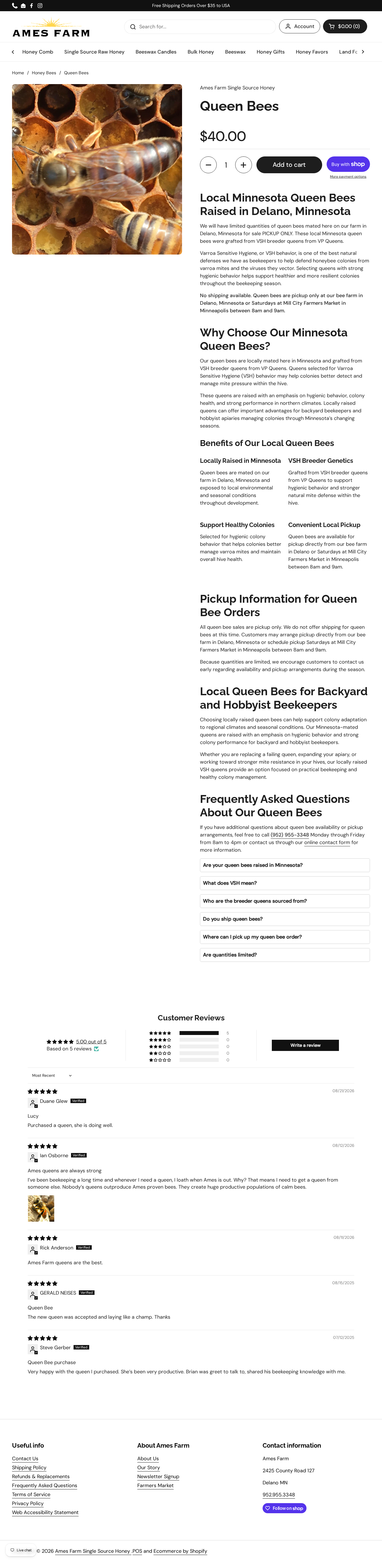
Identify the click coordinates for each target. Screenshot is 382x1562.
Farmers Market (155, 1485)
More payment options (348, 176)
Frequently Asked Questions (44, 1485)
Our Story (148, 1467)
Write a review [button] (305, 1045)
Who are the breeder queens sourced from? (255, 901)
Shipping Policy (29, 1467)
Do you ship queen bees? (233, 919)
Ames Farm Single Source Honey (93, 1551)
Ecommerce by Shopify (180, 1551)
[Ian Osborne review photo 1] (41, 1208)
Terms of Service (31, 1494)
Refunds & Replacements (41, 1476)
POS (137, 1551)
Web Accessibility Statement (45, 1512)
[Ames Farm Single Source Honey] (51, 26)
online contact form (327, 842)
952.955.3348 (279, 1494)
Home (18, 73)
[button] (345, 26)
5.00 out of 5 (91, 1041)
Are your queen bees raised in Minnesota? (253, 865)
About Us (148, 1458)
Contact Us (25, 1458)
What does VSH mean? (230, 883)
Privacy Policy (28, 1503)
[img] (42, 1091)
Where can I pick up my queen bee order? (252, 936)
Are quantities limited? (230, 954)
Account (304, 26)
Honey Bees (44, 73)
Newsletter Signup (158, 1476)
